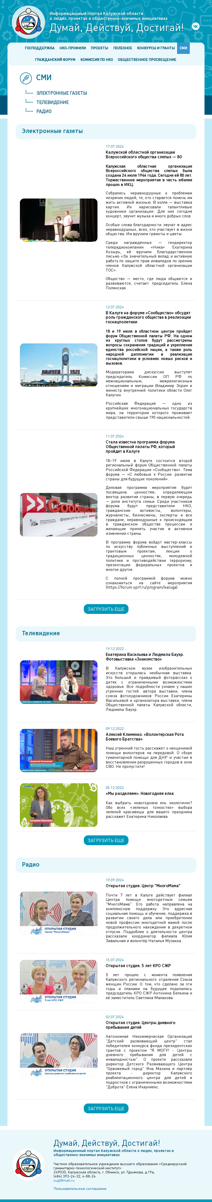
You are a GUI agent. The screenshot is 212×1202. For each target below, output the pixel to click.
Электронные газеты (61, 93)
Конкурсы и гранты (156, 48)
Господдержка (40, 48)
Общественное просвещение (147, 59)
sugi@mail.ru (64, 1180)
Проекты (99, 48)
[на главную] (28, 22)
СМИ (183, 48)
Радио (43, 111)
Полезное (122, 48)
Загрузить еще (106, 609)
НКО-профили (72, 48)
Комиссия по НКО (96, 59)
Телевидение (52, 102)
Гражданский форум (55, 59)
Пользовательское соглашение (80, 1188)
